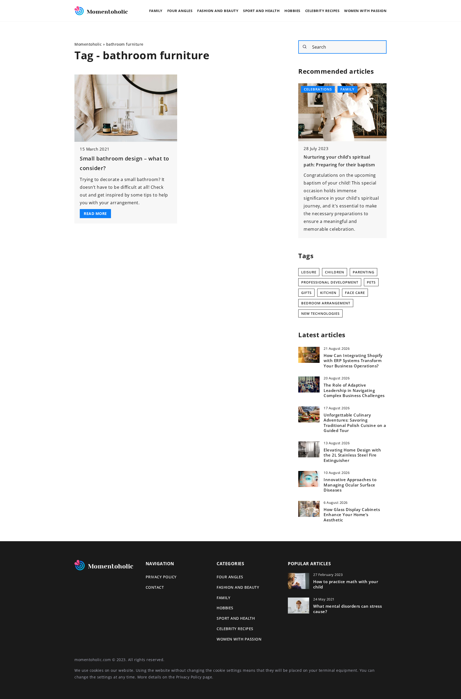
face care (355, 292)
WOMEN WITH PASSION (365, 10)
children (334, 272)
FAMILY (155, 10)
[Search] (304, 46)
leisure (308, 272)
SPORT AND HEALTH (261, 10)
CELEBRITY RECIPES (322, 10)
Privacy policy (161, 576)
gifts (306, 292)
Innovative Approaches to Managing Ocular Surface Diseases (350, 485)
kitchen (328, 292)
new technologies (320, 313)
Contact (155, 587)
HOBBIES (292, 10)
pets (371, 282)
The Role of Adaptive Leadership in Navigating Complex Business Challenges (354, 390)
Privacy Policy (189, 677)
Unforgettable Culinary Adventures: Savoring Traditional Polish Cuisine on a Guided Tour (355, 423)
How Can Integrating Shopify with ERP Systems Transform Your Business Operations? (353, 360)
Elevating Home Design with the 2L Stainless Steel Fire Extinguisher (352, 455)
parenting (363, 272)
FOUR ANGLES (180, 10)
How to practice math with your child (345, 584)
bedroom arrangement (325, 303)
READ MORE (95, 213)
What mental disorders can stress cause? (347, 609)
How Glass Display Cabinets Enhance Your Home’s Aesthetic (352, 515)
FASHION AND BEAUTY (217, 10)
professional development (329, 282)
